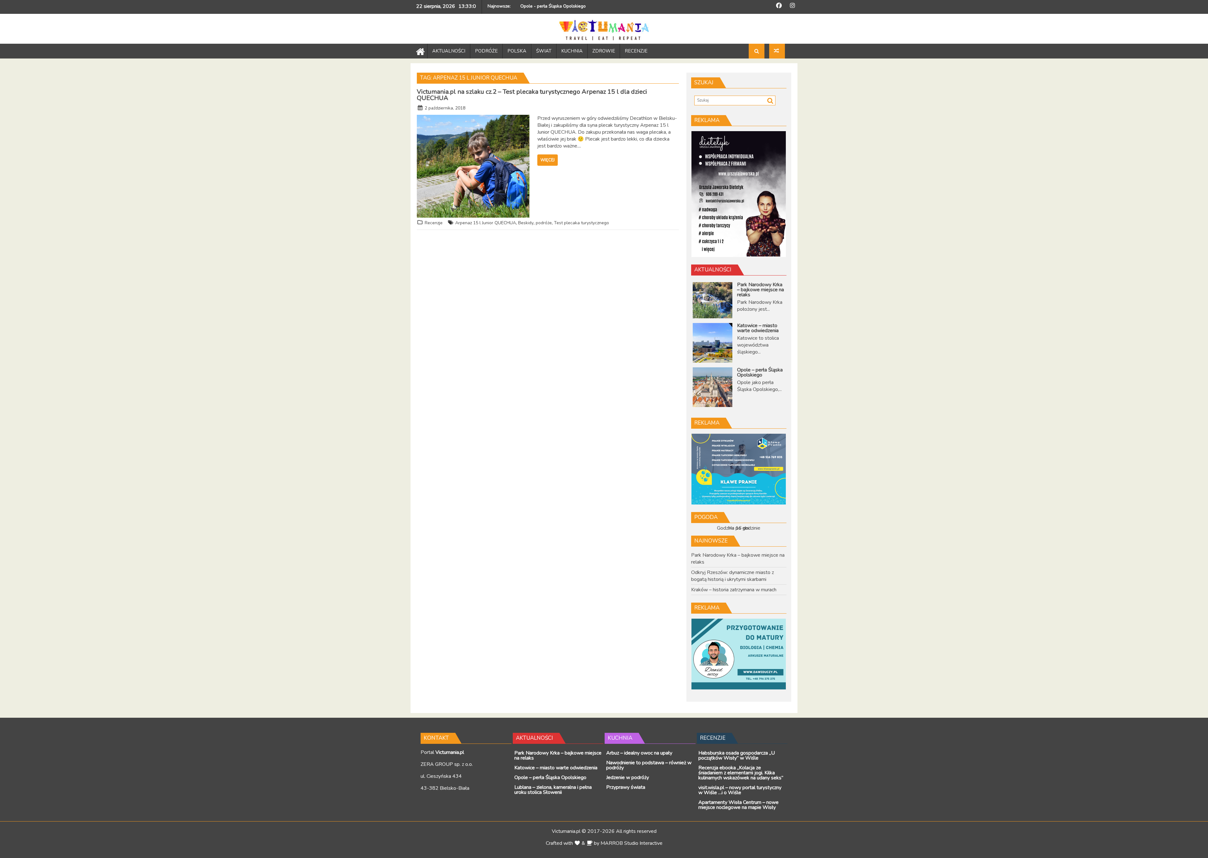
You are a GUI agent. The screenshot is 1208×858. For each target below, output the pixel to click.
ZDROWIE (603, 51)
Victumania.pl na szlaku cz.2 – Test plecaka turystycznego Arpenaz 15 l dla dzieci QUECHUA (532, 94)
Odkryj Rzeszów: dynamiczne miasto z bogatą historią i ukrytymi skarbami (732, 576)
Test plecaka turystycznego (581, 223)
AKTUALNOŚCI (448, 51)
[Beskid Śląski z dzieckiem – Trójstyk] (777, 51)
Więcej (547, 160)
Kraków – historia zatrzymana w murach (733, 589)
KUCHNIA (572, 51)
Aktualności (712, 269)
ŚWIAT (543, 51)
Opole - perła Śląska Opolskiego (553, 6)
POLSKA (516, 51)
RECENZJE (636, 51)
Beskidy (526, 223)
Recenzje (434, 223)
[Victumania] (419, 51)
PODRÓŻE (486, 51)
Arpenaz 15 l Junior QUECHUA (485, 223)
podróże (544, 223)
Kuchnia (620, 738)
